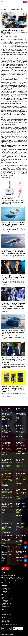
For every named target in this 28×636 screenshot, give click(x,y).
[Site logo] (14, 1)
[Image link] (5, 568)
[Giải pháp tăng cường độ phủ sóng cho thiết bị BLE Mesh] (13, 188)
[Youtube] (8, 621)
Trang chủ (3, 8)
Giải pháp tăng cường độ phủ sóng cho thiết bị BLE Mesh (14, 197)
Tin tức (8, 8)
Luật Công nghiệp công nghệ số (12, 41)
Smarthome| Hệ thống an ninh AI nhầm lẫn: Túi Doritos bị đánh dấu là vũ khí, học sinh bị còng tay (13, 224)
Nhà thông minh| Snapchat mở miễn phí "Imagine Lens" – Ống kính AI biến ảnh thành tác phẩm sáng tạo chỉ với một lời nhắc (13, 389)
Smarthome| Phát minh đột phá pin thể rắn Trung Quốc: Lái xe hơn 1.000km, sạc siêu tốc (13, 332)
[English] (24, 1)
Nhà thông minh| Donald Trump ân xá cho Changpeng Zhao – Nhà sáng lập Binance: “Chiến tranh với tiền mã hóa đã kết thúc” (13, 360)
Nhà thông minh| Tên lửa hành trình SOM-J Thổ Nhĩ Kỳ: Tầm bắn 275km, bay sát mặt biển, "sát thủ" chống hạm (13, 251)
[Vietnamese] (26, 1)
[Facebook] (2, 621)
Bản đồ (6, 432)
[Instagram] (5, 621)
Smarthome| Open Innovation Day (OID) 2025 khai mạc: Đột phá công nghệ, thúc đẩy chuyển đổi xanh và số (13, 277)
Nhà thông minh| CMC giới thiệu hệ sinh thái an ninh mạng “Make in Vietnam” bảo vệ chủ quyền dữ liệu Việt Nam (13, 304)
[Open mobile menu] (1, 1)
